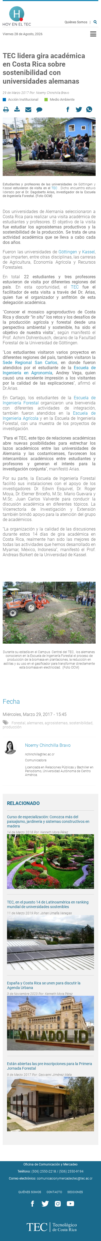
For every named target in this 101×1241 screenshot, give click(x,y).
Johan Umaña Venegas (56, 913)
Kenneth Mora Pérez (54, 832)
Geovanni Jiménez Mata (55, 1075)
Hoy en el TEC (17, 16)
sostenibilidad (80, 723)
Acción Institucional (23, 99)
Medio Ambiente (62, 99)
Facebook (31, 1204)
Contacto (54, 1192)
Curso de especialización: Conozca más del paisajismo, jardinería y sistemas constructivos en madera (48, 821)
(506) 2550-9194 (71, 1171)
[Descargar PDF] (18, 109)
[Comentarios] (40, 109)
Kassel (88, 251)
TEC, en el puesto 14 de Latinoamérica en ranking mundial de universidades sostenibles (48, 904)
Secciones (75, 1192)
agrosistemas (56, 723)
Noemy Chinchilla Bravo (52, 93)
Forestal (18, 723)
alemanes (35, 723)
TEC (54, 188)
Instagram (57, 1204)
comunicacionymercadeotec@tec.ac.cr (64, 1178)
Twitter (44, 1204)
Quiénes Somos (76, 22)
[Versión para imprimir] (7, 109)
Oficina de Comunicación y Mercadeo (50, 1164)
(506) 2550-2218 (44, 1171)
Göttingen (67, 251)
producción (12, 727)
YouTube (69, 1204)
